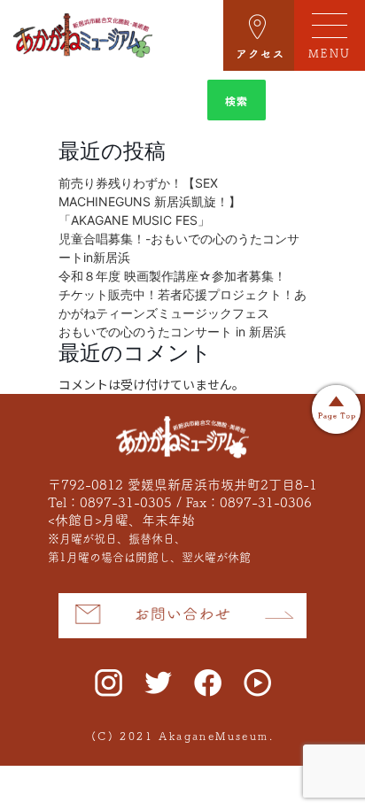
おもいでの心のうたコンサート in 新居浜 (172, 331)
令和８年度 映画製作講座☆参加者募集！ (172, 275)
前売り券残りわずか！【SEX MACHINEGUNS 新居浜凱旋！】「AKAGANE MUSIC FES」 (149, 201)
